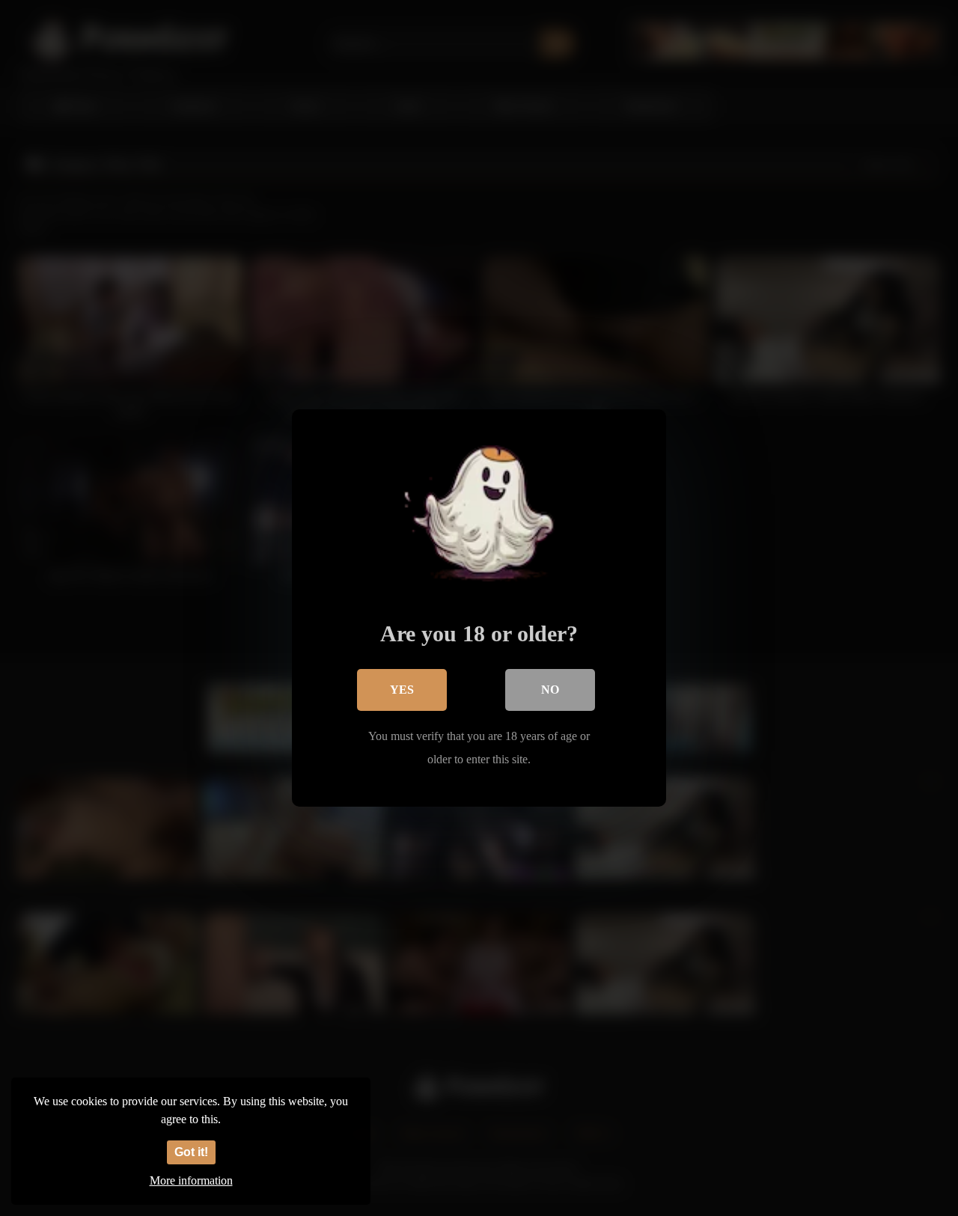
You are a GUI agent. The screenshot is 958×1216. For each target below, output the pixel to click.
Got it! (191, 1152)
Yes (402, 689)
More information (191, 1180)
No (550, 689)
